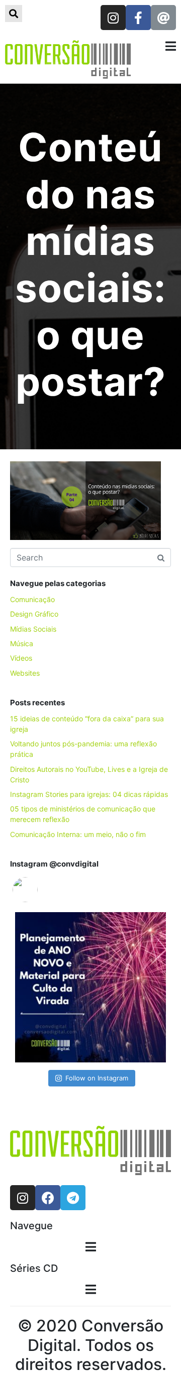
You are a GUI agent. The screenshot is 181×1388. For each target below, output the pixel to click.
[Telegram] (72, 1197)
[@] (40, 889)
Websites (25, 673)
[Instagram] (113, 17)
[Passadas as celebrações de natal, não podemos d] (90, 987)
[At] (163, 17)
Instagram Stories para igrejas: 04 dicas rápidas (89, 794)
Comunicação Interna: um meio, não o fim (78, 834)
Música (21, 643)
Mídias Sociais (33, 629)
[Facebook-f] (138, 17)
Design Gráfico (34, 614)
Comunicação (32, 599)
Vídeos (21, 658)
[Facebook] (47, 1197)
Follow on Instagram (96, 1078)
